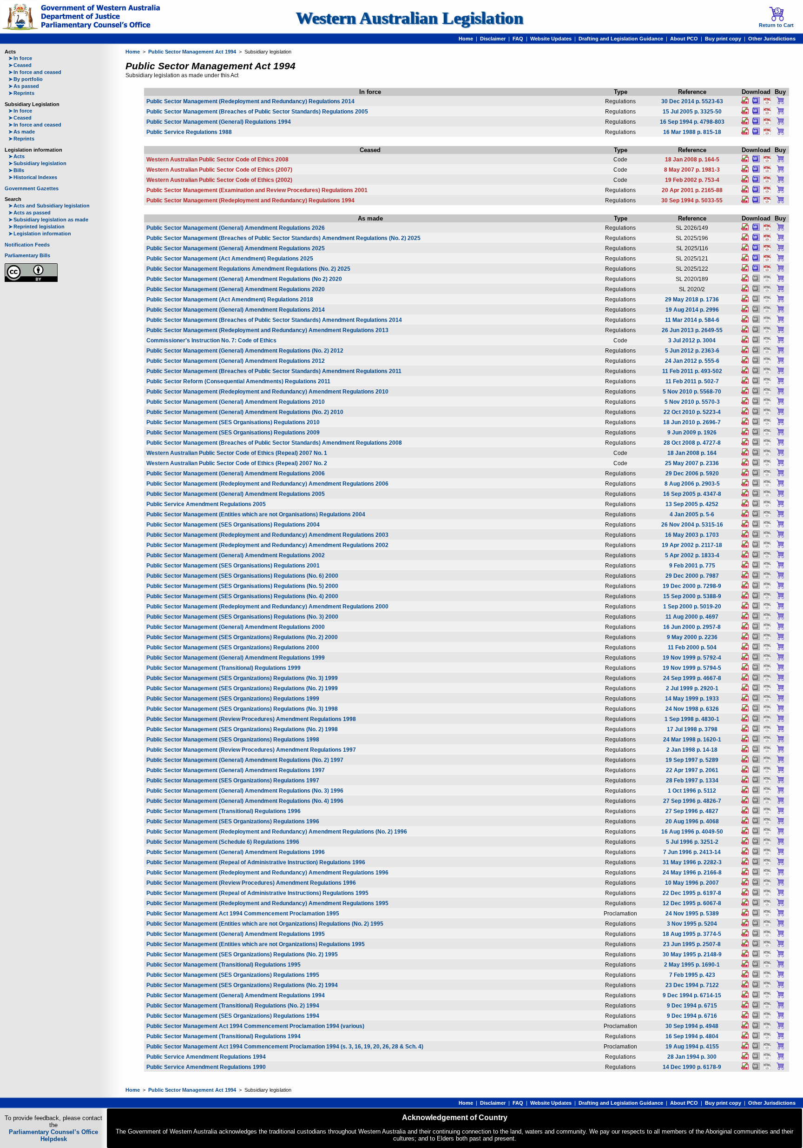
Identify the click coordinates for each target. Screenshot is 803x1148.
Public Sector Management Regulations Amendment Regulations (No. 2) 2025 (248, 269)
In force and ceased (34, 72)
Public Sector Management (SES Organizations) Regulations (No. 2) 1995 (242, 954)
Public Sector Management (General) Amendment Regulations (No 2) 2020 (244, 279)
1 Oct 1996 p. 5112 (692, 791)
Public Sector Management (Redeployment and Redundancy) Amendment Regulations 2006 (267, 484)
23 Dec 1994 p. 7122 (692, 985)
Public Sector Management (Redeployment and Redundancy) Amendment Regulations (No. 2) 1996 (276, 831)
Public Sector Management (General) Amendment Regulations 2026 (235, 228)
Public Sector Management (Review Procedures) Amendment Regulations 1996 (251, 883)
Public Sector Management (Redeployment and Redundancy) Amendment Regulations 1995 (267, 903)
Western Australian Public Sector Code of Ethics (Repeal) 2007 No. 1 (236, 453)
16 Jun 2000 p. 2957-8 (692, 627)
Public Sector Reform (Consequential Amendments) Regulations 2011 (238, 381)
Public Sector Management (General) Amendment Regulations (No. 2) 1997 (244, 760)
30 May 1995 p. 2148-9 (692, 954)
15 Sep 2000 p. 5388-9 (692, 596)
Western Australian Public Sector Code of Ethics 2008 (217, 159)
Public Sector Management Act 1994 (192, 51)
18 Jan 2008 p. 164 (692, 453)
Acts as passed (29, 212)
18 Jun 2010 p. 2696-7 (692, 422)
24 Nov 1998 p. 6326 (692, 709)
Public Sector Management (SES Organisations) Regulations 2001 (233, 565)
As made (21, 131)
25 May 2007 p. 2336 (692, 463)
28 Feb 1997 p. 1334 (692, 780)
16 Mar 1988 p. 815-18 (692, 132)
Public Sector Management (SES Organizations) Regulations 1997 (232, 780)
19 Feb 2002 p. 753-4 (692, 180)
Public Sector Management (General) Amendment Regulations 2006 (235, 473)
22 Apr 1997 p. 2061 (692, 770)
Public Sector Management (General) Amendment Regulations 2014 (235, 310)
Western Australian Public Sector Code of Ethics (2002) (219, 180)
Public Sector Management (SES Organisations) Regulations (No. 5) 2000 (242, 586)
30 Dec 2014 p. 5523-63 (692, 101)
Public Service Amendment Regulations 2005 (206, 504)
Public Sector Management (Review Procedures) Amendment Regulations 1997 (251, 750)
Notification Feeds (27, 244)
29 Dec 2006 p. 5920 (692, 473)
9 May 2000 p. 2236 (692, 637)
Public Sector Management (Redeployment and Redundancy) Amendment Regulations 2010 (267, 391)
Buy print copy (723, 38)
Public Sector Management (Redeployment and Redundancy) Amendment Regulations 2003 (267, 535)
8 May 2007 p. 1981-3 (692, 170)
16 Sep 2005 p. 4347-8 (692, 494)
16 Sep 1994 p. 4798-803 (692, 122)
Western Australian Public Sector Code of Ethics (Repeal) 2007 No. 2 (236, 463)
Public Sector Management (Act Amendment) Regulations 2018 (229, 299)
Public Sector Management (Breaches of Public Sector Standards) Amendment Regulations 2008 (274, 443)
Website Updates (551, 38)
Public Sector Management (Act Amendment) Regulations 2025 (229, 258)
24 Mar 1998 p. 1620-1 (692, 739)
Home (466, 38)
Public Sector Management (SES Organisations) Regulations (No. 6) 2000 (242, 576)
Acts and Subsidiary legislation (49, 205)
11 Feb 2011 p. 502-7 (692, 381)
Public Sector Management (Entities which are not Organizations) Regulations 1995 (255, 944)
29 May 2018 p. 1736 (692, 299)
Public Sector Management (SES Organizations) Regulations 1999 (232, 698)
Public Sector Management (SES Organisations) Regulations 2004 (233, 524)
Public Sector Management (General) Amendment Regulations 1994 (235, 995)
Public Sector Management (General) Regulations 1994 (218, 122)
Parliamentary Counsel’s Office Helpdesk (53, 1135)
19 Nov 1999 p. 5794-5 (692, 668)
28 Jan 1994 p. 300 (692, 1057)
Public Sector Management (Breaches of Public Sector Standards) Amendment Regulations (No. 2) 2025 (283, 238)
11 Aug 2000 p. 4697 (691, 617)
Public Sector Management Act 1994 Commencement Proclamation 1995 (242, 913)
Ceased (20, 65)
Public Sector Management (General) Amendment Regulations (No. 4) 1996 (244, 801)
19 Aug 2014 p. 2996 (692, 310)
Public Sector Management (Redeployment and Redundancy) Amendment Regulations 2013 (267, 330)
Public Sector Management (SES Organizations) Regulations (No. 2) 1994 (242, 985)
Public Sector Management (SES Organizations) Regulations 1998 (232, 739)
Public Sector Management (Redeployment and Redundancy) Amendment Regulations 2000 (267, 606)
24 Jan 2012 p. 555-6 (692, 361)
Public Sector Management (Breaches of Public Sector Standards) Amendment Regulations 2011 (274, 371)
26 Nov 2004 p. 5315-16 (692, 524)
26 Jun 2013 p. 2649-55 (692, 330)
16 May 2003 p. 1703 (692, 535)
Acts (16, 156)
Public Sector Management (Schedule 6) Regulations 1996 (222, 842)
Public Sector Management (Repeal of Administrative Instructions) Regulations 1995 (257, 893)
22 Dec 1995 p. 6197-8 (692, 893)
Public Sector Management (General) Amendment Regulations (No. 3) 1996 (244, 791)
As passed (23, 86)
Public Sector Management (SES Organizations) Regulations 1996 (232, 821)
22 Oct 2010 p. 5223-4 (692, 412)
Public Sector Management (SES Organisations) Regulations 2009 (233, 432)
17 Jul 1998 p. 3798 (692, 729)
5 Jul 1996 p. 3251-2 (692, 842)
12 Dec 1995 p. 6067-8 (692, 903)
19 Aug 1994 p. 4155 (692, 1046)
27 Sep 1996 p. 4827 (691, 811)
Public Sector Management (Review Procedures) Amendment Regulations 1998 (251, 719)
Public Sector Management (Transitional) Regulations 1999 (223, 668)
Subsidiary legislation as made (48, 219)
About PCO (684, 38)
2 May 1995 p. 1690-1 (692, 964)
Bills (16, 170)
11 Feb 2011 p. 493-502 (692, 371)
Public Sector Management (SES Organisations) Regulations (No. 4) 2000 (242, 596)
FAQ (518, 38)
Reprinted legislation (36, 226)
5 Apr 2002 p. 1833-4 (692, 555)
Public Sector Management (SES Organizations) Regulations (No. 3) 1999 (242, 678)
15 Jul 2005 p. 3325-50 (692, 111)
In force (20, 58)
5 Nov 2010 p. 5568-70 (692, 391)
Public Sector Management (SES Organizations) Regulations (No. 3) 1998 (242, 709)
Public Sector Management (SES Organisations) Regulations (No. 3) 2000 (242, 617)
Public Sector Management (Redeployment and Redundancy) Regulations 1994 (250, 200)
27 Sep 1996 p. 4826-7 (692, 801)
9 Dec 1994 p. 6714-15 (692, 995)
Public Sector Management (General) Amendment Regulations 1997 (235, 770)
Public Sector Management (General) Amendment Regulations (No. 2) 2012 (244, 350)
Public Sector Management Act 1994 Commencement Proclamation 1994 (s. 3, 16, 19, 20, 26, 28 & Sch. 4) (284, 1046)
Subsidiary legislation (37, 163)
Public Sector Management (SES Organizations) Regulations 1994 (232, 1016)
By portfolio (25, 79)
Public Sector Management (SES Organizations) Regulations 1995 (232, 975)
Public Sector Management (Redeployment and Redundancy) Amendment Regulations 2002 (267, 545)
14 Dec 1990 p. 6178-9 (692, 1067)
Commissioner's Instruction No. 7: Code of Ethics (211, 340)
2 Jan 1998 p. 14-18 (691, 750)
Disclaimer (493, 38)
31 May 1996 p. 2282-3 (692, 862)
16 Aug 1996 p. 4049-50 (692, 831)
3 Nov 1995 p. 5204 (692, 924)
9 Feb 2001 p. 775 (692, 565)
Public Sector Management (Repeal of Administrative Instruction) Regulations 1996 (255, 862)
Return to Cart (776, 25)
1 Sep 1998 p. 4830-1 (692, 719)
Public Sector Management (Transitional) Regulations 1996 (223, 811)
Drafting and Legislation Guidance (621, 38)
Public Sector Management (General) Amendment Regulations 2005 (235, 494)
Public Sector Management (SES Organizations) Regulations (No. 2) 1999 (242, 688)
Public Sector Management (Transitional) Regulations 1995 (223, 964)
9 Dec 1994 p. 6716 (692, 1016)
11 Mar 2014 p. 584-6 (692, 320)
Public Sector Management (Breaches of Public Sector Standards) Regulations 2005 (257, 111)
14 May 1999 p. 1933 (692, 698)
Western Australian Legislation (409, 17)
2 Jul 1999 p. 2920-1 (692, 688)
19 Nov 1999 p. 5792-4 (692, 657)
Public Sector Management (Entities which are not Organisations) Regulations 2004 (255, 514)
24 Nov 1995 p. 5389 (692, 913)
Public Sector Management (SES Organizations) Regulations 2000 (232, 647)
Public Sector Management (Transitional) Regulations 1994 (223, 1036)
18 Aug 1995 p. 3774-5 (692, 934)
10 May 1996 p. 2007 (692, 883)
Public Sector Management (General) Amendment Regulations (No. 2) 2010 (244, 412)
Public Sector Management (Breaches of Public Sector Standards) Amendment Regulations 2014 (274, 320)
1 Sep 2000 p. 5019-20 (692, 606)
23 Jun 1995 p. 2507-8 (692, 944)
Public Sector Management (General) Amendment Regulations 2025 (235, 248)
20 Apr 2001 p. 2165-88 (692, 190)
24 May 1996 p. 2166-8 (692, 872)
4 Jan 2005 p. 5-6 (692, 514)
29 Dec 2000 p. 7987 (692, 576)
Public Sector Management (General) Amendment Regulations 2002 (235, 555)
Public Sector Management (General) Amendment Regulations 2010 (235, 402)
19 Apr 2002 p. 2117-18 (692, 545)
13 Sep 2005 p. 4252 (691, 504)
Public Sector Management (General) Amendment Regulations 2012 (235, 361)
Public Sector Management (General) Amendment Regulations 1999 (235, 657)
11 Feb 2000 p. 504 (692, 647)
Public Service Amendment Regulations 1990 (206, 1067)
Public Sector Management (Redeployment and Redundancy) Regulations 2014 (250, 101)
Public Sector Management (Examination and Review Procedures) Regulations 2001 (257, 190)
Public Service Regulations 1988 (189, 132)
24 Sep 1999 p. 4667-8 (692, 678)
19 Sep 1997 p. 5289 (691, 760)
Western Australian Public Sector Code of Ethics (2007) (219, 170)
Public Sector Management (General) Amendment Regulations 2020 (235, 289)
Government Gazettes (32, 188)
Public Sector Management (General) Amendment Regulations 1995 (235, 934)
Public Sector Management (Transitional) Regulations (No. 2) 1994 (232, 1005)
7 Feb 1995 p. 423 (692, 975)
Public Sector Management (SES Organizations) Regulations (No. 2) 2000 (242, 637)
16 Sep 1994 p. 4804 (691, 1036)
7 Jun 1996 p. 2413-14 (692, 852)
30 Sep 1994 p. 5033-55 (692, 200)
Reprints (21, 93)
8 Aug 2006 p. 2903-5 (692, 484)
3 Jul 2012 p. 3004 (692, 340)
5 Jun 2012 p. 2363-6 (692, 350)
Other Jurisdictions (772, 38)
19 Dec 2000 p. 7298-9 (692, 586)
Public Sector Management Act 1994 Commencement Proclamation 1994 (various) (255, 1026)
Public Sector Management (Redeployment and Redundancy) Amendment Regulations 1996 (267, 872)
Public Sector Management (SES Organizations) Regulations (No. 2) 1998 (242, 729)
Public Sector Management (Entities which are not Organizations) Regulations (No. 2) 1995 (264, 924)
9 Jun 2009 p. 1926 (692, 432)
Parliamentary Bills (27, 255)
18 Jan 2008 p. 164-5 (692, 159)
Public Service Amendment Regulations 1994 (206, 1057)
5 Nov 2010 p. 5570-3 (692, 402)
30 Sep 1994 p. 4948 (691, 1026)
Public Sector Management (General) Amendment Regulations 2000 (235, 627)
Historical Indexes (32, 177)
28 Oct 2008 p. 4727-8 (692, 443)
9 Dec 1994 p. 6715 (692, 1005)
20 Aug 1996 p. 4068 (692, 821)
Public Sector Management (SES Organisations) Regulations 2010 (233, 422)
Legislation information (39, 233)
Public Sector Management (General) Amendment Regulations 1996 (235, 852)
